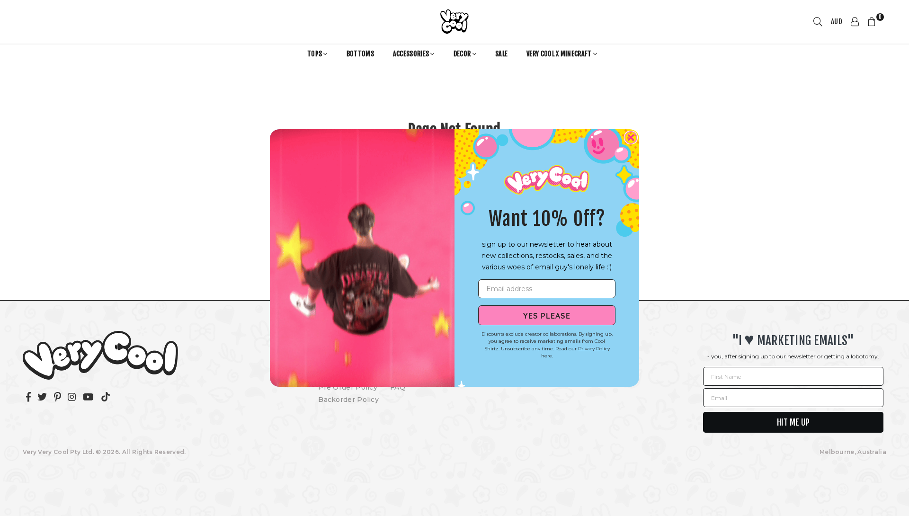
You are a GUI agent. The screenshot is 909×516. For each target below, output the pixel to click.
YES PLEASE (546, 315)
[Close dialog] (631, 137)
